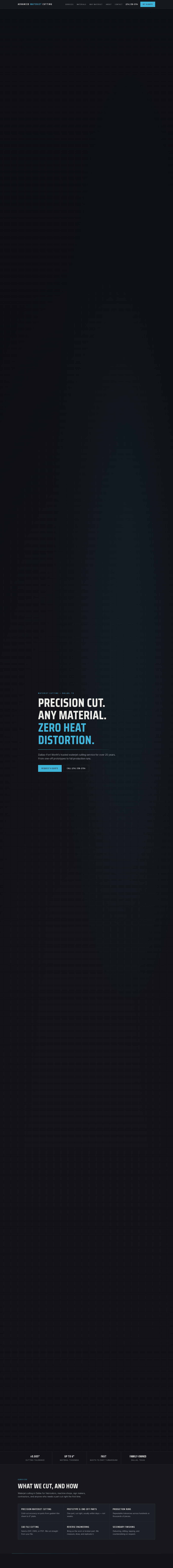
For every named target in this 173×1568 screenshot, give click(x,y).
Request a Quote (50, 768)
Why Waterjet (96, 4)
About (109, 4)
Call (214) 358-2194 (76, 768)
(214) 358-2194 (132, 4)
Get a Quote (148, 4)
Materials (81, 4)
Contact (119, 4)
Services (69, 4)
